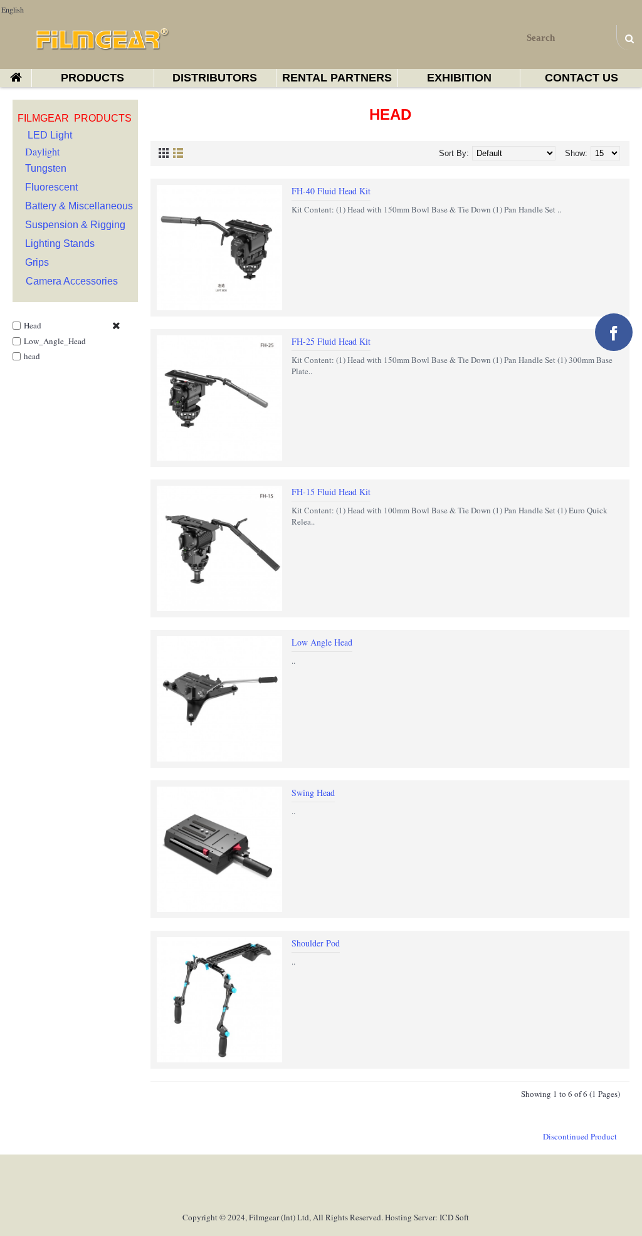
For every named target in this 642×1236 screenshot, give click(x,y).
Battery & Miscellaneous (79, 206)
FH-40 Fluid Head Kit (331, 191)
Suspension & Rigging (75, 224)
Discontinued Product (580, 1136)
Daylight (42, 151)
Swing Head (313, 793)
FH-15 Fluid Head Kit (331, 492)
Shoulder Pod (316, 943)
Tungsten (45, 168)
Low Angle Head (322, 642)
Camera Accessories (72, 281)
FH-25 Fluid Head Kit (331, 341)
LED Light (50, 135)
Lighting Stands (60, 243)
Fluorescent (51, 187)
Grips (37, 262)
